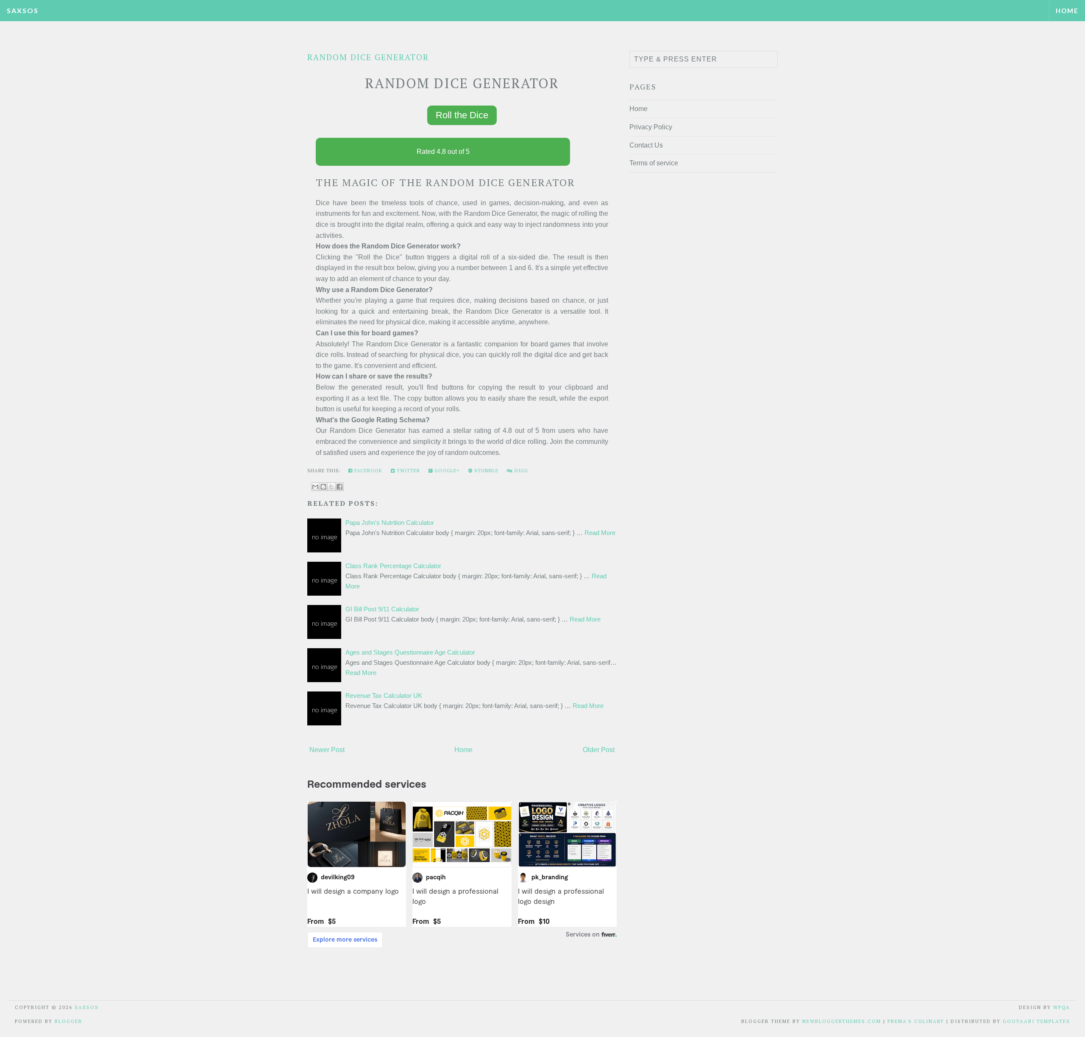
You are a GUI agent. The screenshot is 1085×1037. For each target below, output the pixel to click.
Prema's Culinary (915, 1021)
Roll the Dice (462, 115)
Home (1067, 10)
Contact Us (646, 145)
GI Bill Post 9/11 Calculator (382, 609)
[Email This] (315, 486)
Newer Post (327, 749)
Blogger (68, 1021)
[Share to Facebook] (339, 486)
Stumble (485, 471)
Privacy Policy (650, 127)
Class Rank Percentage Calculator (393, 565)
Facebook (367, 471)
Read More (599, 532)
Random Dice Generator (368, 57)
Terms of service (653, 163)
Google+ (446, 471)
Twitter (407, 471)
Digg (520, 471)
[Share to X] (331, 486)
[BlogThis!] (323, 486)
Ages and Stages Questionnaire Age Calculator (410, 652)
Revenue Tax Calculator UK (383, 695)
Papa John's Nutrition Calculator (389, 522)
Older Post (599, 749)
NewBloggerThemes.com (841, 1021)
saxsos (23, 10)
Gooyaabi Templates (1036, 1021)
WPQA (1061, 1007)
